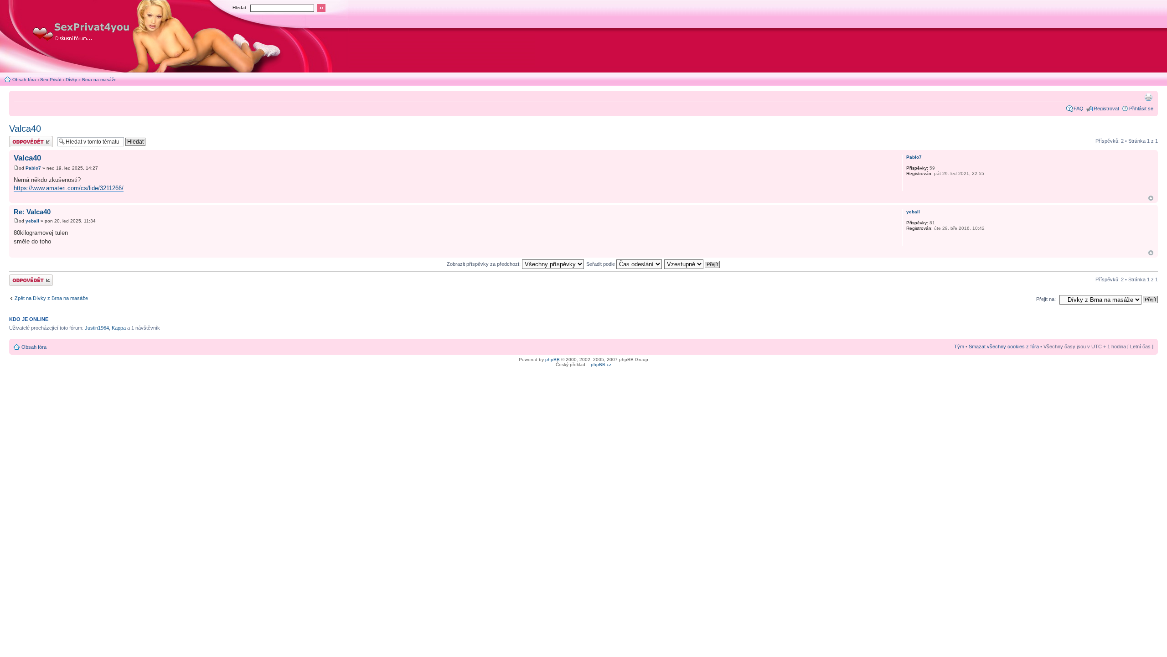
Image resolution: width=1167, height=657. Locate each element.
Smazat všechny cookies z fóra (1004, 346)
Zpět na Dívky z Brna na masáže (51, 298)
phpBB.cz (601, 364)
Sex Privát (51, 79)
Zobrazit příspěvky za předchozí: (484, 264)
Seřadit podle (601, 264)
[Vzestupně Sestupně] (692, 264)
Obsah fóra (24, 79)
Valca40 (25, 129)
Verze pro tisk (1148, 97)
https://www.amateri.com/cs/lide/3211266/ (69, 188)
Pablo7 (33, 168)
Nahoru (1150, 198)
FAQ (1079, 108)
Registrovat (1106, 108)
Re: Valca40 (32, 212)
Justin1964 (97, 328)
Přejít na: (1046, 299)
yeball (32, 220)
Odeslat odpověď (28, 138)
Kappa (119, 328)
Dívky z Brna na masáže (91, 79)
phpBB (552, 359)
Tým (959, 346)
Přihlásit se (1141, 108)
